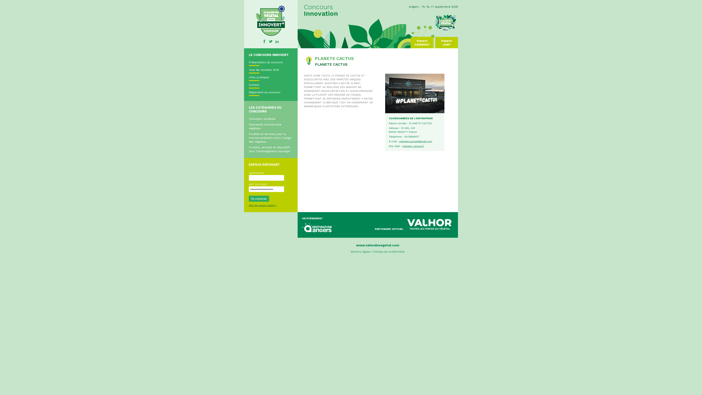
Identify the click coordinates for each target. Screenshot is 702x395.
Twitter (270, 41)
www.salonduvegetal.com (377, 245)
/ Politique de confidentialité (388, 251)
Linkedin (277, 41)
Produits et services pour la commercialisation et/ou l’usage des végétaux (270, 137)
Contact (254, 84)
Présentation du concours (266, 62)
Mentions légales (361, 251)
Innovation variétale (262, 119)
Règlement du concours (264, 92)
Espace (422, 42)
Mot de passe (258, 184)
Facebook (264, 41)
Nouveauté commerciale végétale (265, 126)
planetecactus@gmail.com (415, 141)
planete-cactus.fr (413, 146)
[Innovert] (270, 34)
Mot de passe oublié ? (263, 205)
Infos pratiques (259, 77)
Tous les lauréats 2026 (264, 70)
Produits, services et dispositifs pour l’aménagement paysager (269, 149)
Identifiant (257, 173)
